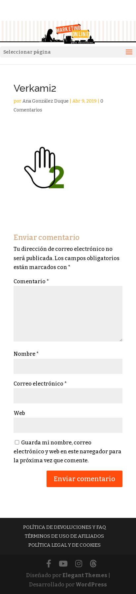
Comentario (31, 281)
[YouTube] (63, 564)
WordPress (91, 584)
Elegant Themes (84, 575)
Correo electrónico (40, 384)
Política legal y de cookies (64, 545)
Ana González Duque (45, 101)
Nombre (26, 354)
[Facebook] (48, 564)
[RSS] (93, 564)
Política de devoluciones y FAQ (64, 527)
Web (19, 413)
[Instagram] (78, 564)
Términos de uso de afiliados (64, 536)
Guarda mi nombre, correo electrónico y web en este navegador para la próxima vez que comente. (67, 451)
